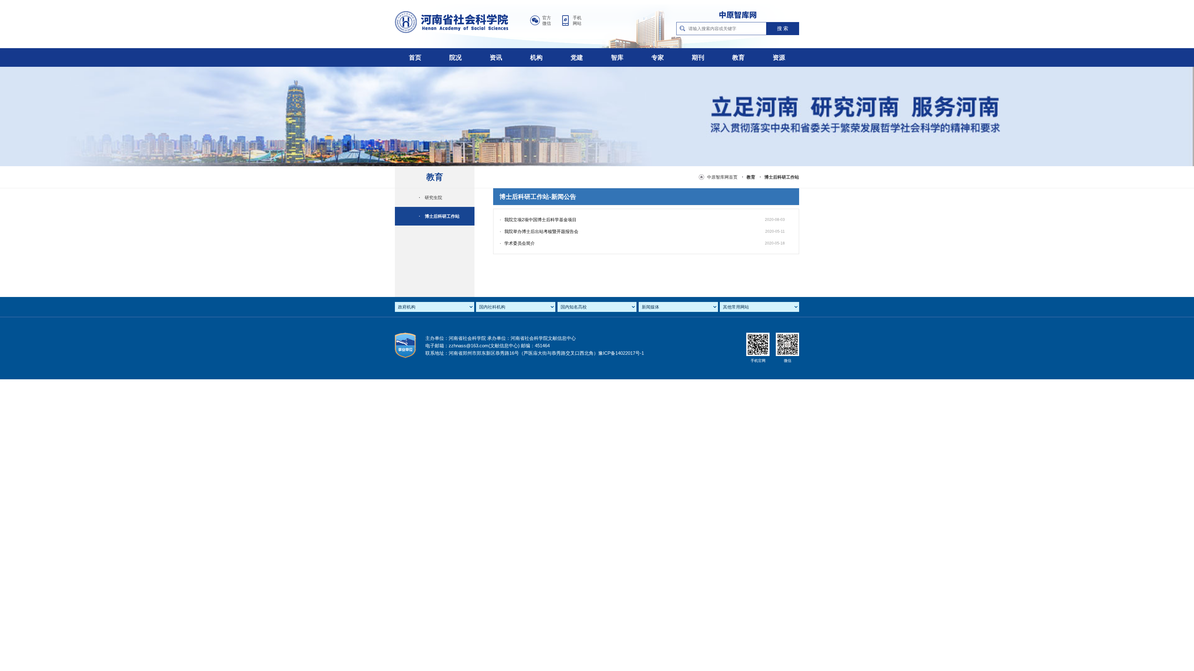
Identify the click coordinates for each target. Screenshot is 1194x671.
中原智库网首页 (722, 177)
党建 (577, 57)
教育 (738, 57)
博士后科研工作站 (781, 177)
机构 (536, 57)
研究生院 (430, 197)
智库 (617, 57)
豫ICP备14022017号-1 (621, 353)
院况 (455, 57)
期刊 (698, 57)
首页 (415, 57)
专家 (657, 57)
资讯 (496, 57)
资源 (779, 57)
